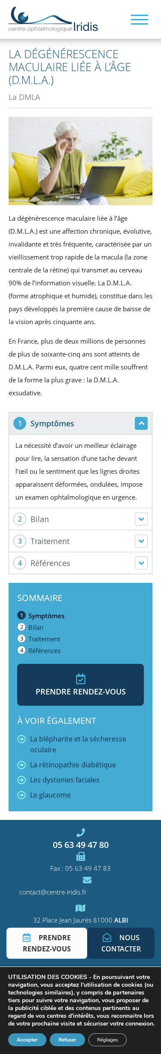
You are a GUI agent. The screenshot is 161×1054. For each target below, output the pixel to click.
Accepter (27, 1039)
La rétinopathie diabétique (73, 764)
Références (44, 650)
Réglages (107, 1039)
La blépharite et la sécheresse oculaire (78, 744)
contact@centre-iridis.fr (53, 892)
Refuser (67, 1039)
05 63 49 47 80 (81, 844)
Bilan (35, 627)
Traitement (44, 639)
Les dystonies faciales (65, 780)
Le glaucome (50, 795)
